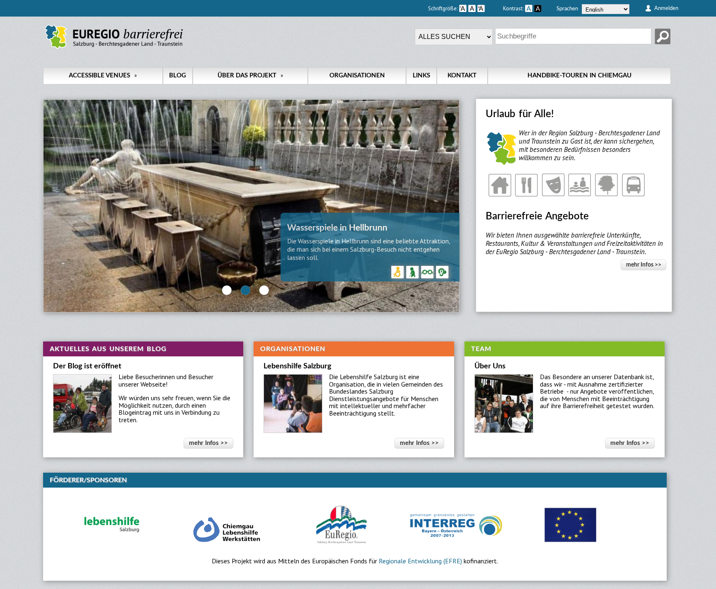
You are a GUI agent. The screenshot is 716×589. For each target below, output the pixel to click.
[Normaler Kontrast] (528, 8)
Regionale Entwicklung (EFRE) (420, 561)
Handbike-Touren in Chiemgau (579, 75)
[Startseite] (113, 48)
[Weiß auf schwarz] (538, 8)
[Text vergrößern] (489, 8)
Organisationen (357, 75)
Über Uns (490, 366)
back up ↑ (663, 585)
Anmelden (666, 8)
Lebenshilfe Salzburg (297, 366)
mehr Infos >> (643, 265)
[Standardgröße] (472, 8)
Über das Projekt (250, 75)
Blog (177, 75)
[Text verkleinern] (463, 8)
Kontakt (462, 75)
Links (421, 75)
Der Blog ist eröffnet (87, 366)
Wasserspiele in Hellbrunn (337, 228)
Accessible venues (103, 75)
